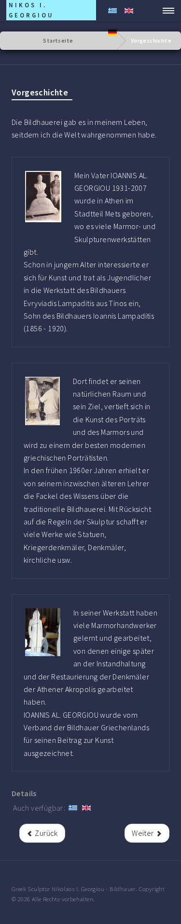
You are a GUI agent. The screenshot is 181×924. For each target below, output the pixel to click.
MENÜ (165, 10)
